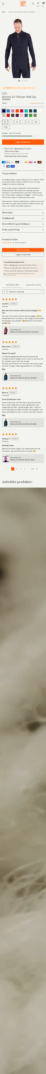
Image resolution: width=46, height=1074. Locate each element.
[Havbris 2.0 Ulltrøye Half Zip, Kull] (30, 111)
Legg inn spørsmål (23, 254)
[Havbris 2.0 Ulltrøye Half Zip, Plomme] (17, 115)
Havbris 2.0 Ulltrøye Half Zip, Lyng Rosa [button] (24, 332)
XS (5, 122)
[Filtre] (4, 292)
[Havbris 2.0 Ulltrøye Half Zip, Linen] (4, 115)
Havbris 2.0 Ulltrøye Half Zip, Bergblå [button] (23, 378)
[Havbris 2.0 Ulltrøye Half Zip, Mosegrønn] (35, 115)
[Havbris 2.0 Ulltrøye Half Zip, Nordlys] (26, 111)
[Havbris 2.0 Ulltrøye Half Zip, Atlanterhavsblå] (35, 111)
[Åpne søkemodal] (33, 3)
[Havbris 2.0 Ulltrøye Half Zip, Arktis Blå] (8, 111)
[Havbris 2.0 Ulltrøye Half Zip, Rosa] (21, 115)
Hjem (4, 12)
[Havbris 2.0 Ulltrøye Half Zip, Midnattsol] (17, 111)
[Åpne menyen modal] (3, 3)
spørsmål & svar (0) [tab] (33, 285)
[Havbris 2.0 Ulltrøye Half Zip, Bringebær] (21, 111)
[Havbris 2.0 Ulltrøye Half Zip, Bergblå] (26, 115)
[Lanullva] (23, 3)
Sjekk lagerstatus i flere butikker (16, 156)
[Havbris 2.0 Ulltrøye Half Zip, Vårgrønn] (30, 115)
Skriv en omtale (23, 250)
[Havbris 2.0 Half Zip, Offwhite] (39, 111)
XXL (35, 122)
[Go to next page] (37, 468)
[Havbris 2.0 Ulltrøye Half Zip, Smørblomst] (13, 115)
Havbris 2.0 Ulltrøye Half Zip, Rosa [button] (22, 460)
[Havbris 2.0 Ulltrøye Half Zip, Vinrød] (8, 115)
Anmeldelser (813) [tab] (12, 285)
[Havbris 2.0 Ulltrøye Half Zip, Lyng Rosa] (13, 111)
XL (29, 122)
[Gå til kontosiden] (38, 3)
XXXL (6, 127)
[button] (5, 330)
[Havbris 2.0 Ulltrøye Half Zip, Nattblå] (4, 111)
